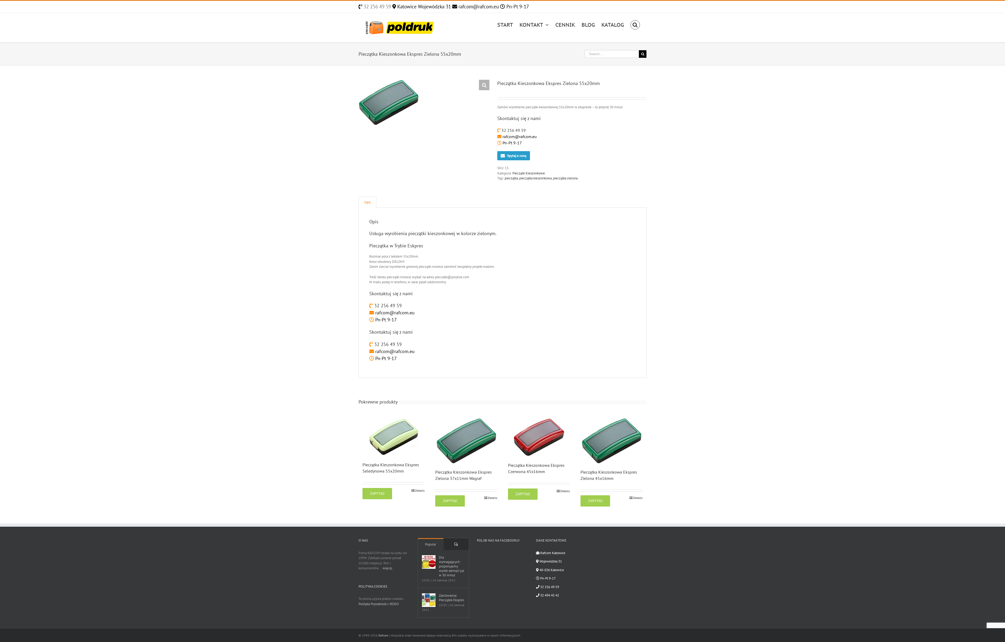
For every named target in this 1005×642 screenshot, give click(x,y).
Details (420, 490)
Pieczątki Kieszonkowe (528, 173)
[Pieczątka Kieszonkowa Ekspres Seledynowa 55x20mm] (393, 437)
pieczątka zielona (565, 178)
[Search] (635, 24)
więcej (387, 568)
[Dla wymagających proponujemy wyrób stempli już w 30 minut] (429, 562)
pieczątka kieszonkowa (535, 178)
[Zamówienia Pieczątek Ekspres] (429, 600)
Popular (430, 544)
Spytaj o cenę (517, 156)
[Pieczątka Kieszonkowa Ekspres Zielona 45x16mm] (611, 441)
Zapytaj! (377, 493)
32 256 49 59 (376, 6)
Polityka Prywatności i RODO (379, 604)
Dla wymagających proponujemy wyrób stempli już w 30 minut (451, 566)
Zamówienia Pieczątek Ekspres (451, 597)
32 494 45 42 (549, 595)
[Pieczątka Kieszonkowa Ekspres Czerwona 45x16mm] (539, 437)
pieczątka (511, 178)
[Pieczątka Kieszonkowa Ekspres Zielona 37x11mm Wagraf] (466, 441)
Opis (367, 202)
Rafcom (383, 635)
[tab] (367, 202)
